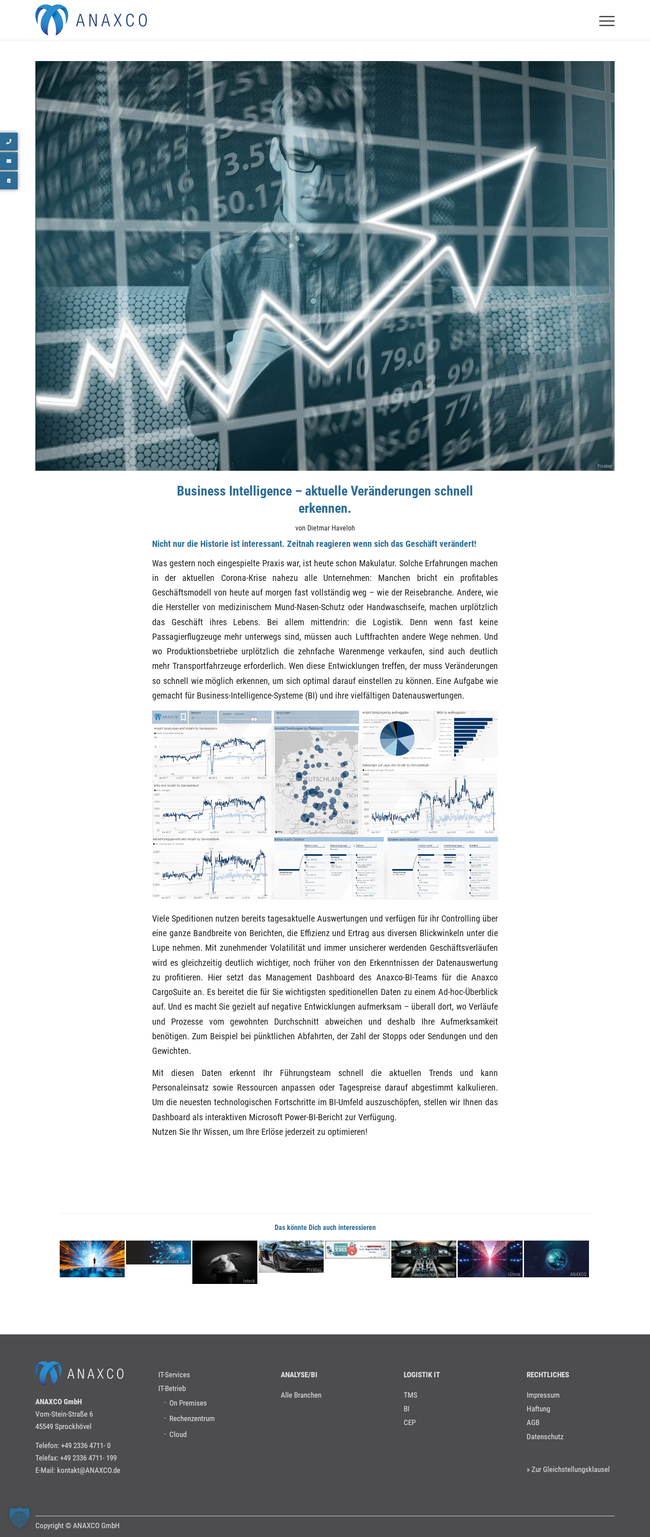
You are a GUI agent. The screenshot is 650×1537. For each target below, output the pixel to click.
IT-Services (174, 1374)
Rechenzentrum (192, 1418)
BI (406, 1408)
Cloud (178, 1434)
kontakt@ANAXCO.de (88, 1470)
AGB (533, 1422)
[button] (19, 1517)
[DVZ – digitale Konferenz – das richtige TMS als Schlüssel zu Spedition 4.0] (357, 1250)
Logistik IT (422, 1374)
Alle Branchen (301, 1395)
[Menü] (604, 20)
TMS (410, 1395)
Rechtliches (548, 1374)
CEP (410, 1422)
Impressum (543, 1395)
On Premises (188, 1403)
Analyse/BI (299, 1374)
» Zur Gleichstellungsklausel (568, 1469)
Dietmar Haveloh (331, 528)
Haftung (538, 1408)
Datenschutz (545, 1436)
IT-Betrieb (172, 1388)
